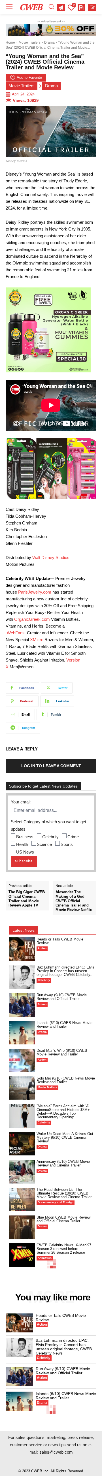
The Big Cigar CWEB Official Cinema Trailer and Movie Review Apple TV (26, 898)
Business (24, 836)
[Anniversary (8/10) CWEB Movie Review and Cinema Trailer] (22, 1171)
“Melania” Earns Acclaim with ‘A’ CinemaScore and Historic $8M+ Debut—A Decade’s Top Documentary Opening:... (63, 1111)
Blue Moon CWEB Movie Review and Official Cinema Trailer (63, 1219)
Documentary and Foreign (55, 1202)
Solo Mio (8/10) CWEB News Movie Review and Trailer (66, 1080)
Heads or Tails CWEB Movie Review (60, 941)
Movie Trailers (30, 42)
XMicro (36, 639)
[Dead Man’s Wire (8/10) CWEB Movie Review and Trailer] (22, 1060)
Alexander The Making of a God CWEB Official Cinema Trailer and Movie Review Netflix (74, 901)
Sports (67, 844)
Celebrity (50, 836)
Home (10, 42)
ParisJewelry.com (34, 592)
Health (22, 844)
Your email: (21, 801)
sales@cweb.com (56, 1452)
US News (25, 852)
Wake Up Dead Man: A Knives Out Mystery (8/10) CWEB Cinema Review (65, 1137)
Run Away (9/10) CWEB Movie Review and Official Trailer (62, 997)
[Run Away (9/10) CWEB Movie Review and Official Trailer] (22, 1005)
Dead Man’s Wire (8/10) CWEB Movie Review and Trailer (62, 1052)
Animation (45, 1257)
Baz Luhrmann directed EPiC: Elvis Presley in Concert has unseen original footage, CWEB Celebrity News (64, 1346)
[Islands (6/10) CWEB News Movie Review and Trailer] (22, 1032)
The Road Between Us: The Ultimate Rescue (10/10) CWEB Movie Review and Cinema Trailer (64, 1193)
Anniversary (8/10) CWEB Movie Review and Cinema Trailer (63, 1163)
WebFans (16, 632)
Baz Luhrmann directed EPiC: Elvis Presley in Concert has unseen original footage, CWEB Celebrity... (66, 971)
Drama (49, 42)
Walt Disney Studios (50, 557)
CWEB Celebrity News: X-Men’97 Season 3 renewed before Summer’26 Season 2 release (64, 1249)
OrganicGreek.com (32, 619)
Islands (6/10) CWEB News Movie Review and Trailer (64, 1025)
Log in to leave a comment (51, 765)
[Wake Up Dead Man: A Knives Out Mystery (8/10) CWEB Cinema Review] (22, 1143)
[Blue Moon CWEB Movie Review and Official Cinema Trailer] (22, 1227)
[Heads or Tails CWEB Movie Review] (22, 949)
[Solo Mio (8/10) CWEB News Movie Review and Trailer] (22, 1088)
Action (42, 948)
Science (44, 844)
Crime (73, 836)
